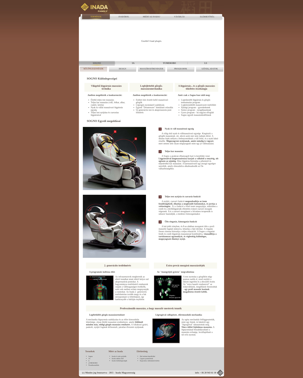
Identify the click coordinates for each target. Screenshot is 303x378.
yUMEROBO (93, 363)
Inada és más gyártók (119, 356)
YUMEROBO (169, 63)
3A (133, 63)
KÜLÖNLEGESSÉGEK (93, 69)
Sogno (90, 356)
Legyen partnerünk (146, 358)
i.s (205, 63)
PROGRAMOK (180, 69)
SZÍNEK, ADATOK (210, 69)
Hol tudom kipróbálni (147, 356)
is (88, 361)
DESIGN (122, 69)
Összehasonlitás (93, 365)
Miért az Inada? (151, 17)
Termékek (95, 17)
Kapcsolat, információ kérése (149, 361)
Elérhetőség (207, 17)
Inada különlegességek (119, 361)
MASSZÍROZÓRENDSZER (151, 69)
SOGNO (97, 63)
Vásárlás (179, 17)
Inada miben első (118, 358)
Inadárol (124, 17)
